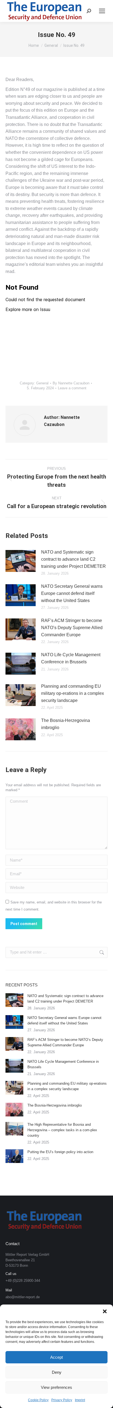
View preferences (56, 1387)
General (42, 383)
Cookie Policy (38, 1400)
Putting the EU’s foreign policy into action (60, 1152)
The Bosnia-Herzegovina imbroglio (65, 724)
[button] (105, 1311)
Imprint (80, 1400)
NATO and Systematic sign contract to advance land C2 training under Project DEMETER (73, 559)
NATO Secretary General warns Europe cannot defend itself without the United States (72, 593)
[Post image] (20, 561)
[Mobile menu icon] (102, 10)
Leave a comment (72, 388)
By (71, 383)
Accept (56, 1357)
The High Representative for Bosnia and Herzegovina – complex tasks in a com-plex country (62, 1130)
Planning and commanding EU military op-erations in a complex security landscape (72, 693)
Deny (56, 1372)
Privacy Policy (61, 1400)
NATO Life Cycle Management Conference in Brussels (70, 658)
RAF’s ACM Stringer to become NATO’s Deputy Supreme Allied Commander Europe (72, 627)
